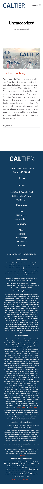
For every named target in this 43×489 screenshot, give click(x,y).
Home (16, 29)
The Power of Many (14, 73)
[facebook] (19, 178)
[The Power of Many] (21, 58)
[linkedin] (24, 178)
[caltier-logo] (14, 2)
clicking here (21, 455)
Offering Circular (20, 407)
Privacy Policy (24, 254)
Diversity (33, 254)
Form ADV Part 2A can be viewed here (21, 479)
